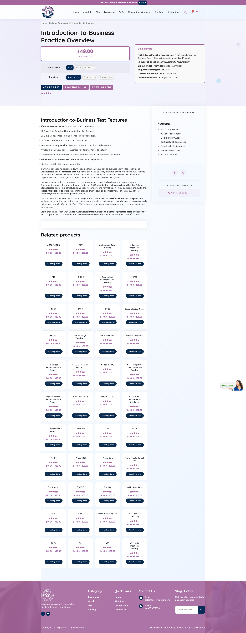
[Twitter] (48, 614)
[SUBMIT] (201, 610)
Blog (98, 12)
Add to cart (51, 87)
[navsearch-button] (186, 12)
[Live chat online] (231, 385)
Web (78, 67)
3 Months (74, 77)
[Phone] (141, 606)
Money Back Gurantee (139, 12)
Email (147, 597)
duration (53, 77)
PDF (70, 67)
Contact (159, 12)
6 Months (90, 77)
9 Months (106, 77)
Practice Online (76, 87)
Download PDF (101, 87)
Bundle (89, 67)
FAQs (121, 12)
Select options (53, 264)
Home (76, 12)
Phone (148, 605)
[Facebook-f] (43, 614)
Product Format (53, 67)
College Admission (59, 23)
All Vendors (173, 12)
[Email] (141, 598)
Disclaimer (109, 12)
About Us (87, 12)
